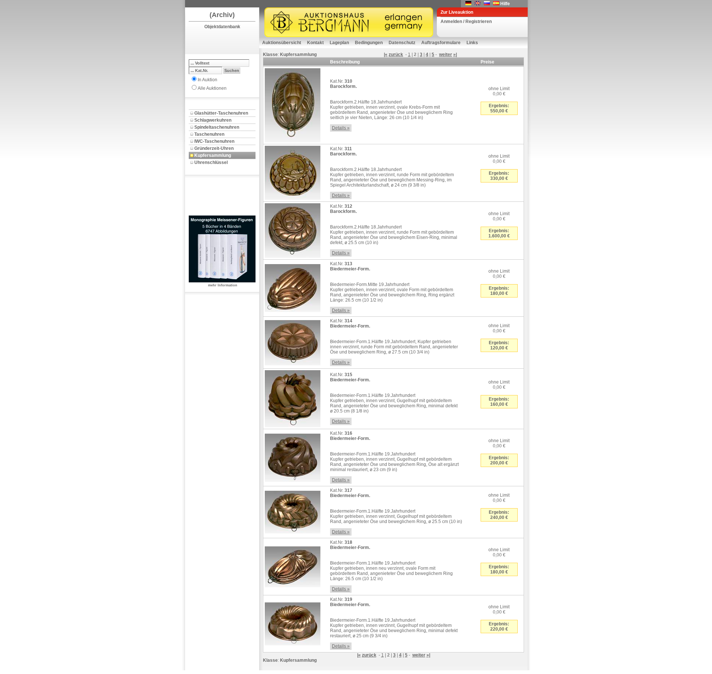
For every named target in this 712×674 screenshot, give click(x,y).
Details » (341, 128)
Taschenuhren (209, 134)
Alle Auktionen (212, 88)
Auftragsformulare (441, 42)
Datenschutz (402, 42)
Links (472, 42)
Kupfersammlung (212, 155)
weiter (445, 54)
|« (386, 54)
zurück (396, 54)
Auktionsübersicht (281, 42)
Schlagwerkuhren (212, 120)
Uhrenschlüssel (211, 162)
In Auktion (207, 79)
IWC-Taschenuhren (214, 141)
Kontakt (315, 42)
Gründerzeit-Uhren (214, 148)
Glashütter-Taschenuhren (221, 113)
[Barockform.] (292, 103)
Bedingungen (369, 42)
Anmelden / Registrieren (466, 21)
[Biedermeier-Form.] (292, 286)
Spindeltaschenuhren (216, 127)
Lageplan (339, 42)
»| (455, 54)
